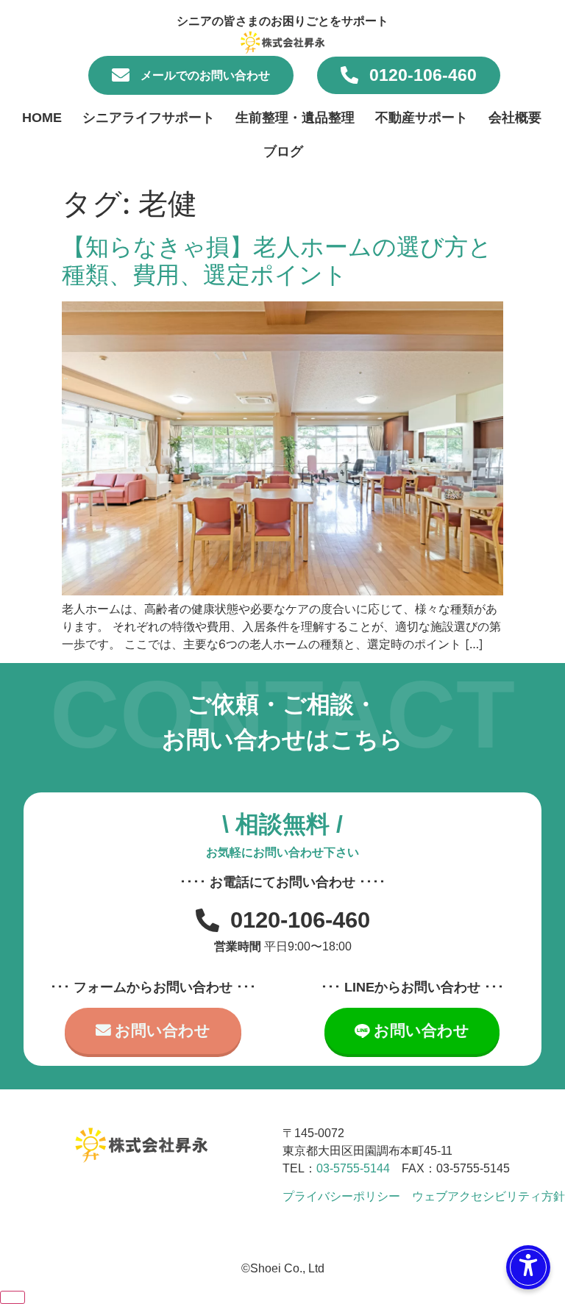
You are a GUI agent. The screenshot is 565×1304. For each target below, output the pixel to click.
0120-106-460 (423, 75)
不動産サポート (421, 117)
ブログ (283, 151)
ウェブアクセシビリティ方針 (488, 1196)
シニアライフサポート (148, 117)
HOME (42, 117)
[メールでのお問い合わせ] (120, 75)
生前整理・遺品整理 (295, 117)
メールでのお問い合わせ (205, 75)
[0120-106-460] (349, 75)
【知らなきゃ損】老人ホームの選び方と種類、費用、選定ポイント (277, 260)
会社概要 (514, 117)
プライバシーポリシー (341, 1196)
